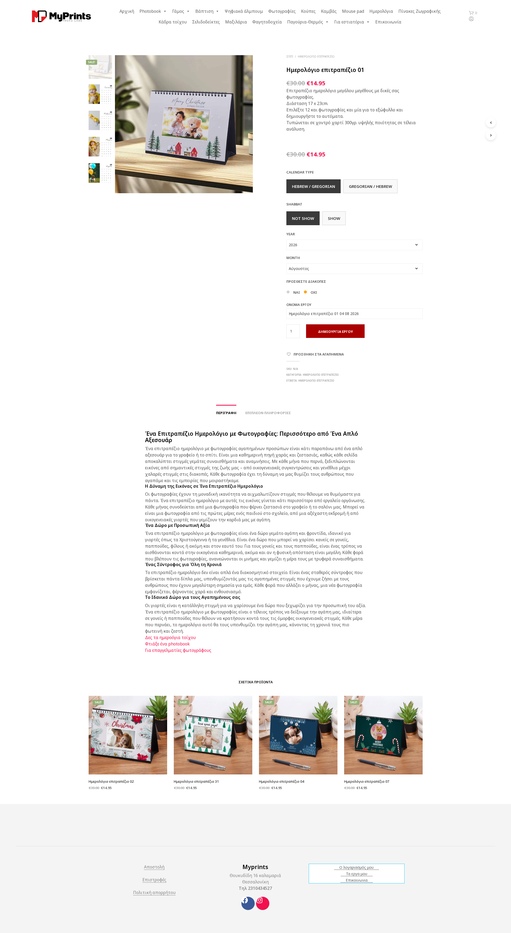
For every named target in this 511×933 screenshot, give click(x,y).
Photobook (150, 11)
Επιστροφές (154, 880)
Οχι (314, 292)
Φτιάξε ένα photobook (167, 644)
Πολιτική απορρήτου (154, 892)
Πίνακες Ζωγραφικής (419, 11)
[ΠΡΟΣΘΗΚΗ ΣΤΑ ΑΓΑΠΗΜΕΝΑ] (127, 761)
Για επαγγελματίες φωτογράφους (178, 650)
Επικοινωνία (388, 22)
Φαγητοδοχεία (267, 22)
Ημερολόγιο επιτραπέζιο (316, 56)
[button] (473, 13)
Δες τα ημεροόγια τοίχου (170, 637)
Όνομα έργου (298, 304)
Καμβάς (329, 11)
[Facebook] (248, 903)
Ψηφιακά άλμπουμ (244, 11)
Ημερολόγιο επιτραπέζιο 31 (196, 781)
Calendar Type (300, 172)
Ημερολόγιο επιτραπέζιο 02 (111, 781)
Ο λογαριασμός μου (356, 867)
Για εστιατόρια (349, 22)
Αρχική (126, 11)
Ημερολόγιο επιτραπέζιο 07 (366, 781)
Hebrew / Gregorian (313, 186)
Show (334, 218)
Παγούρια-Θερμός (305, 22)
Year (290, 234)
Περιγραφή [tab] (226, 412)
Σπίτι (289, 56)
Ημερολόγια (381, 11)
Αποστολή (154, 867)
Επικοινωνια (357, 880)
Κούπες (308, 11)
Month (293, 257)
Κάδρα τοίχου (173, 22)
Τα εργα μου (356, 874)
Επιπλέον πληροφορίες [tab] (268, 412)
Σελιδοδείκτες (206, 22)
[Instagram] (262, 903)
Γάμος (178, 11)
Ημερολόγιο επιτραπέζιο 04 (281, 781)
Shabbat (294, 204)
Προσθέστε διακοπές (306, 281)
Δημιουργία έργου (335, 331)
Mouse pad (353, 11)
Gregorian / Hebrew (370, 186)
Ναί (296, 292)
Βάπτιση (204, 11)
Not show (303, 218)
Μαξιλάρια (236, 22)
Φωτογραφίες (282, 11)
